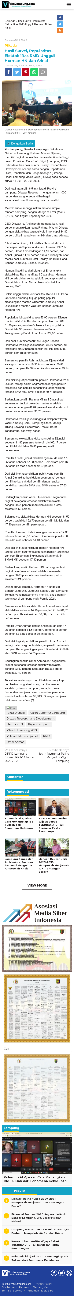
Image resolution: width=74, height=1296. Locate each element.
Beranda (10, 20)
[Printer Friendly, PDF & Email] (11, 708)
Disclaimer (8, 1287)
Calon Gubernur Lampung (47, 712)
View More (37, 885)
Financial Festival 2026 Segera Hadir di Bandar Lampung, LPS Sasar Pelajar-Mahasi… (38, 1218)
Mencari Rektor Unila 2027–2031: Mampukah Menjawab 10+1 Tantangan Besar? (54, 865)
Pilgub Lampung (39, 724)
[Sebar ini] (8, 72)
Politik (38, 65)
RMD (46, 736)
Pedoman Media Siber (40, 1290)
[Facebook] (60, 18)
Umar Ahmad (15, 742)
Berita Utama (27, 65)
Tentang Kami (41, 1287)
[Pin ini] (25, 72)
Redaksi (24, 1287)
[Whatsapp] (34, 72)
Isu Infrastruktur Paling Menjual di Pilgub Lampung (54, 755)
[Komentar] (43, 72)
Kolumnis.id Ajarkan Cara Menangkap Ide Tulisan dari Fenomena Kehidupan (20, 823)
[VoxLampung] (18, 4)
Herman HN (15, 724)
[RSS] (60, 30)
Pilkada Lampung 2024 (22, 730)
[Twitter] (60, 24)
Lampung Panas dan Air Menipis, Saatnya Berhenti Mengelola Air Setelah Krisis (19, 863)
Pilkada (11, 45)
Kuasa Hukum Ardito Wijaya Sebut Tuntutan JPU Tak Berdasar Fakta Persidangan (53, 825)
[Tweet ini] (17, 72)
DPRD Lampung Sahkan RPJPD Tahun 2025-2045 (19, 755)
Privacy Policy (43, 1283)
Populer (19, 1190)
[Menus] (68, 4)
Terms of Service (12, 1290)
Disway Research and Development (30, 718)
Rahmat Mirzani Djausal (22, 736)
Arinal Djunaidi (16, 712)
